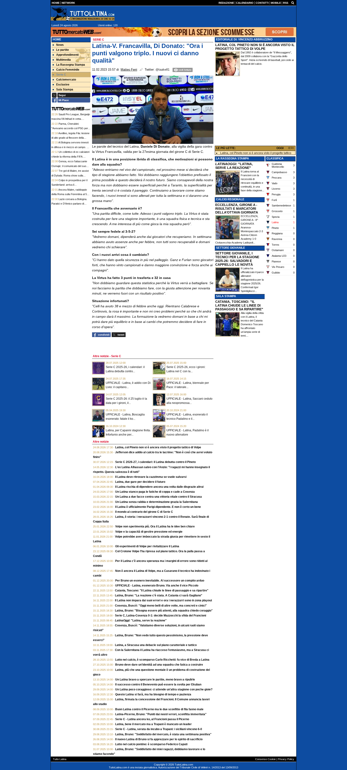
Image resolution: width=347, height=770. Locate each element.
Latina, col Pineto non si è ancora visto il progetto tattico (255, 153)
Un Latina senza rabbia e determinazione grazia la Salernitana (156, 502)
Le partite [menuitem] (62, 49)
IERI (291, 148)
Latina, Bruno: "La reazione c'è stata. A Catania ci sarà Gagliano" (158, 595)
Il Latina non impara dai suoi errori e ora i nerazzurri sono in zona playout (163, 600)
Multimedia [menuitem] (63, 59)
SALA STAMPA (226, 296)
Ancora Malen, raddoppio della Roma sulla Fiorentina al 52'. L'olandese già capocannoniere (70, 194)
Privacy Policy (286, 759)
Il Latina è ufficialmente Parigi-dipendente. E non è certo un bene (158, 507)
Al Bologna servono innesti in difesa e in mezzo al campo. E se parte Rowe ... (70, 147)
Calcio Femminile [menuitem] (67, 69)
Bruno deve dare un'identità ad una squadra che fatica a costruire (159, 664)
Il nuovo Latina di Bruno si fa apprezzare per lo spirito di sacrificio (159, 739)
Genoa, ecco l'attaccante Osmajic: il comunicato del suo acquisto (69, 166)
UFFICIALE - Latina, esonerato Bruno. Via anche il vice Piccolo (156, 585)
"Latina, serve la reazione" (141, 620)
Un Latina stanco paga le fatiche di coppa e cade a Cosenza (155, 491)
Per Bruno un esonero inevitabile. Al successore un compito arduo (159, 580)
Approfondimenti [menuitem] (67, 54)
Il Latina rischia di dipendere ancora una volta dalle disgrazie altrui (159, 486)
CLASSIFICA (275, 158)
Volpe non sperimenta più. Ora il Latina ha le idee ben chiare (155, 526)
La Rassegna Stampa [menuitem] (70, 64)
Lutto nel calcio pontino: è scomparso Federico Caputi (151, 744)
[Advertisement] (255, 112)
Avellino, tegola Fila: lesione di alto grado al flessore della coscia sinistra (70, 138)
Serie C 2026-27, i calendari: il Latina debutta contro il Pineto (155, 462)
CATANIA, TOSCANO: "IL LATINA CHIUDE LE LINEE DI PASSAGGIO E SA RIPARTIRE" (239, 305)
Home (57, 39)
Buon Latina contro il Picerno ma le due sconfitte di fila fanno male (159, 709)
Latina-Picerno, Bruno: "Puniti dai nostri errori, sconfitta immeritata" (161, 714)
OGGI (280, 148)
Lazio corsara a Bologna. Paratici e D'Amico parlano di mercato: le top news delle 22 (69, 204)
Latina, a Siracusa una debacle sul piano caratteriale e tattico (156, 645)
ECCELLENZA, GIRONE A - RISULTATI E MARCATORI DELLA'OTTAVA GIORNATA (236, 208)
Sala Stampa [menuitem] (64, 89)
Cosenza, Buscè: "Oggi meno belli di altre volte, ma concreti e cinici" (161, 605)
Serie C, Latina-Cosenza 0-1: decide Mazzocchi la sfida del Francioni (160, 615)
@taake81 (162, 69)
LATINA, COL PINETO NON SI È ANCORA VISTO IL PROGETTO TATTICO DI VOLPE (255, 47)
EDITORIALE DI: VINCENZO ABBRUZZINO (244, 39)
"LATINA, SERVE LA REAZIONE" (234, 166)
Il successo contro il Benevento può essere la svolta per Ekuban (158, 684)
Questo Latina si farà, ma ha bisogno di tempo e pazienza (153, 694)
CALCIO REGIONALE (230, 199)
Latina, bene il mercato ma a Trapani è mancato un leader (153, 724)
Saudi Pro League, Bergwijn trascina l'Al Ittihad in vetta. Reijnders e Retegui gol (70, 119)
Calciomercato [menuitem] (66, 79)
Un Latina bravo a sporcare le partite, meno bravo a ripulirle (155, 679)
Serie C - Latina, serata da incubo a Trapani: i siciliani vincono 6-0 (158, 729)
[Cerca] (292, 2)
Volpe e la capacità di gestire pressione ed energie (148, 531)
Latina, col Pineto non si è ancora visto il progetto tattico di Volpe (158, 447)
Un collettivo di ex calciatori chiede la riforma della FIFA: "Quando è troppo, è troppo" (70, 156)
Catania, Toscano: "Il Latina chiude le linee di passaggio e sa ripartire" (161, 590)
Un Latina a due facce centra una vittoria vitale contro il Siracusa (158, 496)
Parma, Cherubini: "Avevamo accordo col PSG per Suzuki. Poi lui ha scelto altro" (69, 128)
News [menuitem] (60, 45)
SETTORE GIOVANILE (230, 247)
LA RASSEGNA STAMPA (232, 158)
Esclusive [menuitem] (62, 84)
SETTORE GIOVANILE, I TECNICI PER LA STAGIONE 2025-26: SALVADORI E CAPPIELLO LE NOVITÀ (237, 258)
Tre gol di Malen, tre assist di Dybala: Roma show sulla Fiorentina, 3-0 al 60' (70, 175)
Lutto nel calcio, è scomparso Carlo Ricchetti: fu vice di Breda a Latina (162, 659)
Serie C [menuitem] (61, 74)
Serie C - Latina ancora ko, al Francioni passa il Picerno (152, 719)
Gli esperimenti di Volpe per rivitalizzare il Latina (147, 546)
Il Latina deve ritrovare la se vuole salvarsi (150, 477)
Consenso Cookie (265, 759)
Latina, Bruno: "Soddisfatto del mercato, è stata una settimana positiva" (163, 734)
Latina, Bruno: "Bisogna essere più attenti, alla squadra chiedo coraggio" (164, 610)
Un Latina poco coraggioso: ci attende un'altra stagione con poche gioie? (163, 689)
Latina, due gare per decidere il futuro (140, 481)
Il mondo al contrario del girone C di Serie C (144, 511)
